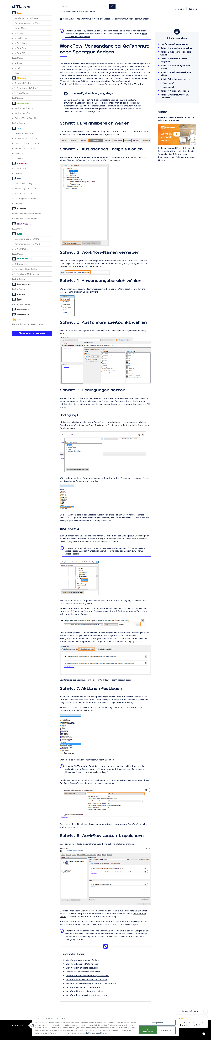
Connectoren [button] (20, 168)
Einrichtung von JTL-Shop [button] (26, 143)
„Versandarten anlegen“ (97, 772)
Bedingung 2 (168, 87)
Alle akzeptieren (148, 1030)
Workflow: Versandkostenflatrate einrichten (86, 979)
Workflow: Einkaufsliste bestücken (82, 968)
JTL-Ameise (17, 33)
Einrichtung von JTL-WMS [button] (26, 239)
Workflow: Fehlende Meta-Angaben (82, 964)
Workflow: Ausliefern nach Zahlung (82, 960)
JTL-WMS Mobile (20, 249)
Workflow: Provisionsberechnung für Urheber (87, 975)
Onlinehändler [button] (20, 264)
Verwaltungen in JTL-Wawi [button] (27, 23)
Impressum (17, 1025)
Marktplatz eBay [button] (22, 113)
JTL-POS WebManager (23, 183)
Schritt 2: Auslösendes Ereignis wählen (175, 53)
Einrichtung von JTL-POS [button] (26, 188)
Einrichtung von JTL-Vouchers (26, 213)
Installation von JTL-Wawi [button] (26, 18)
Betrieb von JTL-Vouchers (24, 218)
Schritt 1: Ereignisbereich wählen (176, 48)
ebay (74, 11)
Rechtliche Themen (21, 304)
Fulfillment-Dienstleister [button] (25, 269)
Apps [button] (16, 73)
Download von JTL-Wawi (33, 333)
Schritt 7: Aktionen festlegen (174, 91)
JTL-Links (180, 9)
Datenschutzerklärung (97, 1033)
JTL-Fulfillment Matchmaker (25, 274)
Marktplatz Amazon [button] (23, 108)
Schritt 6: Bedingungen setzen (175, 79)
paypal (92, 11)
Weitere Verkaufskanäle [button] (25, 118)
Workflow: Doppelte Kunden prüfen (83, 987)
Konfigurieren (157, 1023)
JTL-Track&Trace (20, 93)
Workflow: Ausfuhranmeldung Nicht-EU (85, 971)
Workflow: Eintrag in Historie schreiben (84, 991)
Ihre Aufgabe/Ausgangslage (174, 44)
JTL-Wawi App (19, 48)
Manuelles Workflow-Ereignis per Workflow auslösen (91, 983)
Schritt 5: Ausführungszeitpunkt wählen (176, 73)
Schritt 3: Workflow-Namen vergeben (173, 60)
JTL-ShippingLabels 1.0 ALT (25, 88)
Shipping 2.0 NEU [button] (22, 83)
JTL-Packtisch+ (19, 38)
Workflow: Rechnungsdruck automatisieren (86, 995)
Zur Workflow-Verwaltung (133, 84)
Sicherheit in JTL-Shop (23, 133)
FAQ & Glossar (19, 123)
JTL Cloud (17, 63)
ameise (79, 11)
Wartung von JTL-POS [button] (25, 198)
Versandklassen (72, 554)
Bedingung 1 (168, 83)
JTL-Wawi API (18, 53)
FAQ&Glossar (18, 58)
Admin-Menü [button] (20, 28)
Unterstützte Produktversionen (27, 324)
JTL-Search (17, 158)
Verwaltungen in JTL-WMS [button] (27, 244)
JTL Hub (16, 68)
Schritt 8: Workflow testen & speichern (174, 96)
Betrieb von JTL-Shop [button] (25, 148)
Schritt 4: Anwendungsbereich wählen (175, 67)
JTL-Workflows (19, 43)
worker (86, 11)
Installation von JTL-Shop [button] (26, 138)
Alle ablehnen (166, 1030)
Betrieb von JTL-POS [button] (24, 193)
